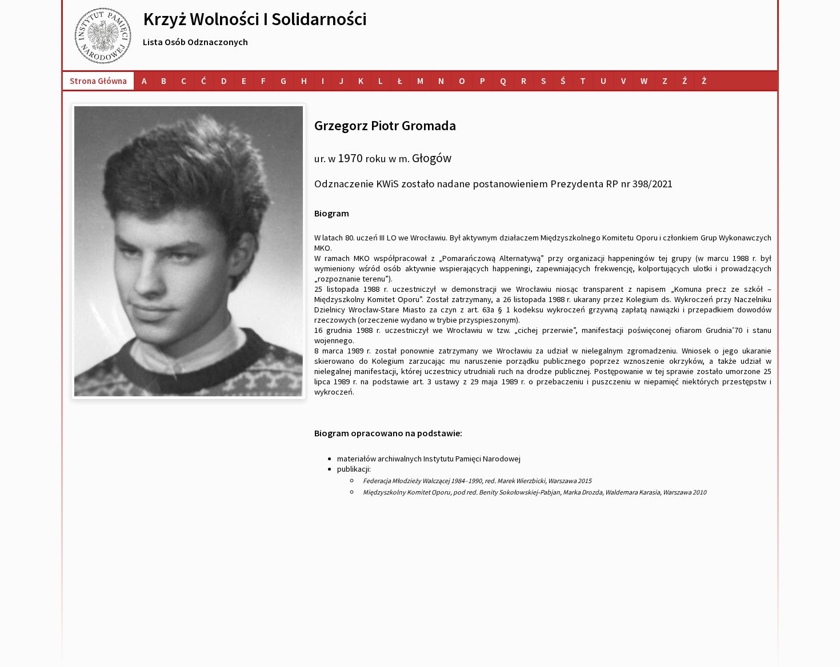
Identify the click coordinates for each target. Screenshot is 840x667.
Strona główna (98, 80)
